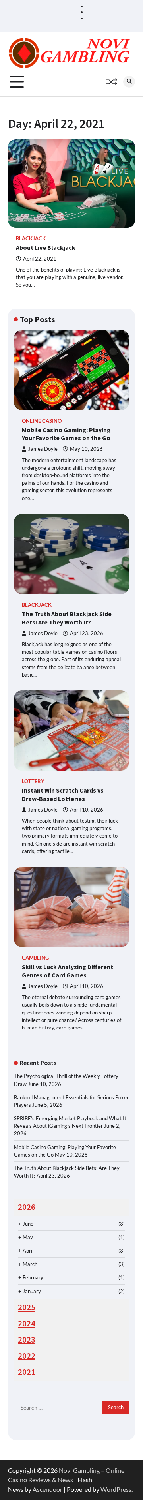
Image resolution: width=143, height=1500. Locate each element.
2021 (26, 1372)
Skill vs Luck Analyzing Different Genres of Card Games (67, 971)
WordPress (115, 1489)
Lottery (33, 781)
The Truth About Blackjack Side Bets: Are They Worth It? (67, 618)
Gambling (35, 958)
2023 (26, 1340)
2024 (26, 1323)
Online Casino (42, 421)
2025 (26, 1307)
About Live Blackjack (45, 247)
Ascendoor (47, 1489)
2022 (26, 1356)
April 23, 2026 (86, 633)
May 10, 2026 (86, 449)
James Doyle (43, 449)
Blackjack (31, 239)
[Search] (129, 82)
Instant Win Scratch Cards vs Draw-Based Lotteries (63, 794)
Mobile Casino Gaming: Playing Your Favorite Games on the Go (66, 434)
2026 (26, 1207)
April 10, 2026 (86, 810)
